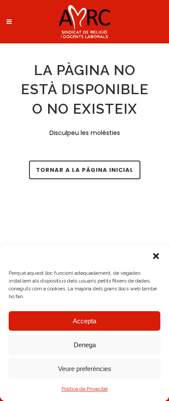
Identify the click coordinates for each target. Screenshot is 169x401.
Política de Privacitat (85, 389)
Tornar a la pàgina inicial (84, 170)
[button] (156, 256)
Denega (85, 344)
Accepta (84, 321)
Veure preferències (84, 368)
